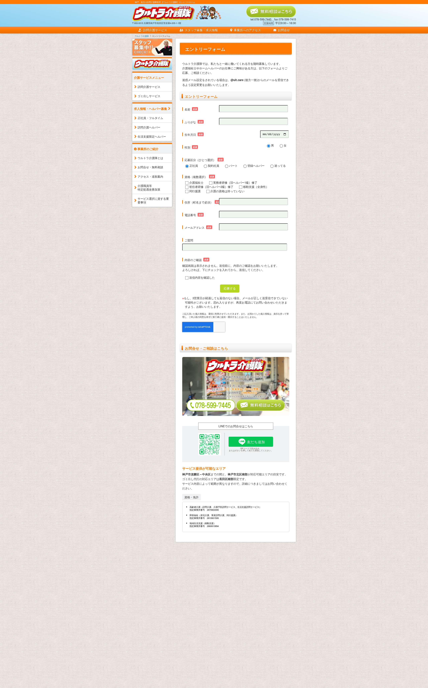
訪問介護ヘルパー (149, 127)
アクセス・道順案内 (150, 176)
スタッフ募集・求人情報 (201, 30)
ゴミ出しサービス (149, 96)
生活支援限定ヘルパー (152, 136)
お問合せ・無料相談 (150, 167)
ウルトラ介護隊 (142, 35)
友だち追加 (256, 441)
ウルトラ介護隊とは (150, 158)
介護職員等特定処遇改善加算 (149, 187)
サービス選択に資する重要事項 (153, 200)
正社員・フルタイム (150, 118)
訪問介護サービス (154, 30)
